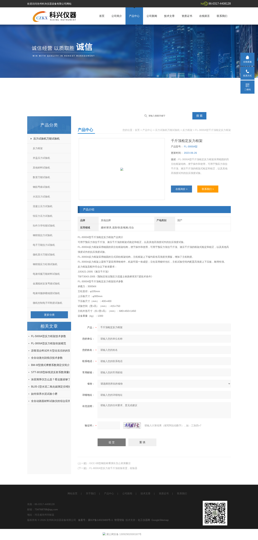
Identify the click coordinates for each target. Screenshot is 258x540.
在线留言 (204, 15)
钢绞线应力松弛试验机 (45, 264)
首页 (101, 15)
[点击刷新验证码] (132, 425)
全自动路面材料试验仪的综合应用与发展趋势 (57, 400)
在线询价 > (181, 189)
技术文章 (169, 15)
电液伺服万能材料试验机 (46, 273)
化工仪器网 (144, 520)
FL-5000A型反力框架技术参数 (48, 336)
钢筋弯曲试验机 (41, 187)
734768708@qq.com (46, 509)
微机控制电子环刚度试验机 (47, 302)
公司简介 (116, 15)
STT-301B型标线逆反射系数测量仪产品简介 (56, 372)
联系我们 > (208, 189)
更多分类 (49, 314)
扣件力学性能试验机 (44, 225)
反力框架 (38, 148)
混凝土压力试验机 (42, 206)
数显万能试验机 (41, 177)
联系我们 (222, 15)
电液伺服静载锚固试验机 (46, 293)
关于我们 (91, 493)
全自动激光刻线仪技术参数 (47, 357)
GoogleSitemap (160, 520)
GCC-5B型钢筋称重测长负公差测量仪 (110, 463)
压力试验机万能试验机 (46, 138)
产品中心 (134, 15)
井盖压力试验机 (41, 158)
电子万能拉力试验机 (44, 244)
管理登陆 (119, 520)
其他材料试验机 (41, 167)
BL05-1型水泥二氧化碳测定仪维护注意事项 (56, 386)
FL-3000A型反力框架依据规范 (48, 343)
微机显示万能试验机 (44, 254)
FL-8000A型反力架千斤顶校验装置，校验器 (113, 468)
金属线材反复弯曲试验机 (46, 283)
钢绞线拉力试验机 (42, 235)
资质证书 (187, 15)
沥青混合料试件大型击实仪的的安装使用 (54, 350)
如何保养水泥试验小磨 (44, 393)
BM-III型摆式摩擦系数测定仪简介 (50, 364)
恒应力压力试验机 (42, 215)
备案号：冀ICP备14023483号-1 (95, 520)
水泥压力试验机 (41, 196)
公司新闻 (152, 15)
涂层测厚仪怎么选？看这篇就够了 (51, 379)
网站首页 (72, 493)
